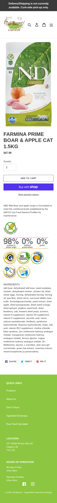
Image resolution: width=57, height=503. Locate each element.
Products (11, 390)
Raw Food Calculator (17, 424)
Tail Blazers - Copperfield (23, 492)
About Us (11, 399)
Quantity (7, 161)
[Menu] (51, 24)
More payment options (28, 194)
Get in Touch (12, 407)
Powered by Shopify (43, 492)
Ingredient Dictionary (17, 415)
